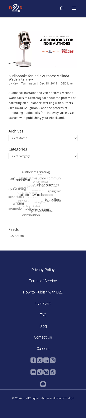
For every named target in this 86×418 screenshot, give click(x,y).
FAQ (43, 315)
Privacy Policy (43, 269)
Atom (20, 236)
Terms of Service (43, 281)
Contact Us (43, 337)
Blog (43, 326)
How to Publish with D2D (43, 292)
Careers (43, 348)
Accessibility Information (57, 398)
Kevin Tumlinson (24, 83)
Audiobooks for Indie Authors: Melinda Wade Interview (39, 78)
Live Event (43, 303)
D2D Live (67, 83)
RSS (11, 236)
